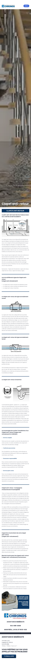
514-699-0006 (5, 644)
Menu (26, 6)
